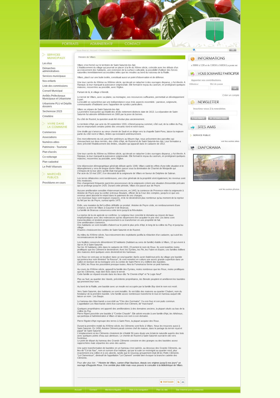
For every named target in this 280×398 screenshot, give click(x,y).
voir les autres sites (230, 141)
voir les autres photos (229, 189)
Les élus (47, 63)
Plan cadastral (50, 161)
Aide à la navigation (138, 390)
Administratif (101, 43)
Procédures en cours (54, 182)
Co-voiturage (49, 156)
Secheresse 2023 (52, 111)
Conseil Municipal (52, 90)
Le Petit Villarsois (52, 166)
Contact (132, 43)
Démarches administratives (50, 70)
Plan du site (162, 390)
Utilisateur (193, 84)
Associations (49, 137)
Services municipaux (54, 76)
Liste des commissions (55, 85)
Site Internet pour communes (189, 390)
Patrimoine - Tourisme (109, 50)
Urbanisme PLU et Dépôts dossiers (57, 105)
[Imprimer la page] (183, 383)
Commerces (49, 132)
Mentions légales (113, 390)
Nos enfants (49, 81)
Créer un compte (230, 95)
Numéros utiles (50, 142)
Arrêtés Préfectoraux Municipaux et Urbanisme (56, 97)
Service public (202, 135)
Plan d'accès (49, 152)
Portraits (70, 43)
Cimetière (47, 116)
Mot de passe (216, 84)
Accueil (198, 32)
